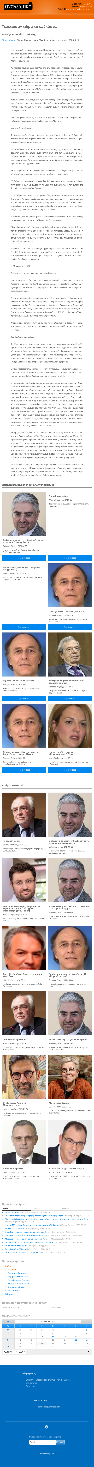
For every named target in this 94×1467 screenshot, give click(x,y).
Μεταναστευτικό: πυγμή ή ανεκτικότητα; (38, 1239)
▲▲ (90, 1367)
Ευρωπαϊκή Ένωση (16, 1287)
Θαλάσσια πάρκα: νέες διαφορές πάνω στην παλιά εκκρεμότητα (23, 541)
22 (76, 1340)
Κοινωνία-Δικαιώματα (18, 1283)
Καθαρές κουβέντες (13, 1168)
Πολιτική (12, 1270)
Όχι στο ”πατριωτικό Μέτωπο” (19, 680)
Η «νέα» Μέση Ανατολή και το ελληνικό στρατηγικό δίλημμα (69, 907)
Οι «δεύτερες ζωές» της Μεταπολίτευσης (15, 1104)
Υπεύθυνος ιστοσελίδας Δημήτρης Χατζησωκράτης (49, 1380)
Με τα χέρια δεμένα (59, 1103)
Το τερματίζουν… (11, 841)
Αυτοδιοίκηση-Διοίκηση (19, 1280)
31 (8, 1330)
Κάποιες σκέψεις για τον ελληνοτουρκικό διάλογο (62, 753)
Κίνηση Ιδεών (14, 1290)
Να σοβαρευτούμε (58, 496)
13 (53, 1337)
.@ (49, 1407)
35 (8, 1343)
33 (8, 1337)
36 (8, 1347)
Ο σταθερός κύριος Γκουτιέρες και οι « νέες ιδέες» (22, 975)
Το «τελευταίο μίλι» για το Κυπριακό (68, 1039)
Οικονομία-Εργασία (17, 1273)
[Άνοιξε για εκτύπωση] (86, 46)
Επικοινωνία (31, 1383)
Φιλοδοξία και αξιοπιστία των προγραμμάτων (43, 1235)
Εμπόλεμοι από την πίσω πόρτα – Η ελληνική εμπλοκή (67, 975)
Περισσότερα (24, 558)
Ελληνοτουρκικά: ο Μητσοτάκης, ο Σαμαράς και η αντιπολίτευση (20, 753)
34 (8, 1340)
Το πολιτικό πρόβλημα (14, 1039)
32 (8, 1333)
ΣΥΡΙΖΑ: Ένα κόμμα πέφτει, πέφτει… (67, 1168)
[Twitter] (47, 1427)
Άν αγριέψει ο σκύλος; (27, 1228)
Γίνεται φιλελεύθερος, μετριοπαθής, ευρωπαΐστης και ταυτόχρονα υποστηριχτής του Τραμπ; (22, 908)
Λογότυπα (30, 1386)
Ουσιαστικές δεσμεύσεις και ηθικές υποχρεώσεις (21, 568)
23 (87, 1340)
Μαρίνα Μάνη (9, 40)
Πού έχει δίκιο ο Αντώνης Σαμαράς (66, 611)
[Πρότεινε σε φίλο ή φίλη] (90, 46)
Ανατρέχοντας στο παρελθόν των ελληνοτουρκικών (66, 681)
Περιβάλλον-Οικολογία (18, 1276)
